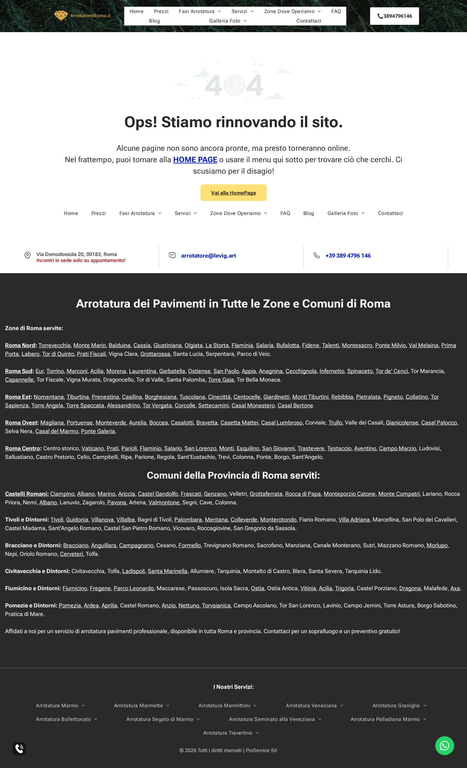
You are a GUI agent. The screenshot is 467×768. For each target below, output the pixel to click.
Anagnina (271, 371)
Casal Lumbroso (281, 422)
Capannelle (19, 379)
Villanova (102, 519)
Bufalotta (287, 345)
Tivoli (57, 519)
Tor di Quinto (58, 353)
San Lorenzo (200, 448)
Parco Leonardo (134, 588)
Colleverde (244, 519)
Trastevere (311, 448)
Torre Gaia (221, 379)
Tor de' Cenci (392, 371)
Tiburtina (78, 396)
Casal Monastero (253, 405)
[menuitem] (137, 11)
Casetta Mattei (239, 422)
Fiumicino (75, 588)
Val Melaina (423, 345)
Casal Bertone (295, 405)
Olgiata (194, 345)
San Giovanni (278, 448)
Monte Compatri (399, 493)
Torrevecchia (54, 345)
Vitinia (308, 588)
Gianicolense (402, 422)
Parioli (129, 448)
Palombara (188, 519)
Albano (86, 493)
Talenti (330, 345)
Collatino (417, 396)
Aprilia (109, 605)
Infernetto (332, 371)
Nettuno (189, 605)
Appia (249, 371)
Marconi (77, 371)
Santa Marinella (167, 571)
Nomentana (49, 396)
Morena (116, 371)
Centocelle (247, 396)
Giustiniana (167, 345)
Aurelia (137, 422)
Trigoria (344, 588)
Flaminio (150, 448)
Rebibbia (342, 396)
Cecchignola (301, 371)
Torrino (55, 371)
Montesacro (357, 345)
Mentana (216, 519)
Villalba (126, 519)
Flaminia (242, 345)
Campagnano (136, 545)
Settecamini (213, 405)
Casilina (132, 396)
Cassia (142, 345)
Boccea (158, 422)
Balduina (120, 345)
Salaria (265, 345)
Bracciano (75, 545)
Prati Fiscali (91, 353)
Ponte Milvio (390, 345)
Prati (112, 448)
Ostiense (199, 371)
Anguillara (103, 545)
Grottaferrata (266, 493)
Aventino (365, 448)
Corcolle (185, 405)
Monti (226, 448)
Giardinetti (276, 396)
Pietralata (368, 396)
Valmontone (164, 502)
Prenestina (105, 396)
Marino (106, 493)
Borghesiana (161, 396)
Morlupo (437, 545)
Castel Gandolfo (158, 493)
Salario (173, 448)
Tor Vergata (157, 405)
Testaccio (339, 448)
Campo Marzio (397, 448)
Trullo (335, 422)
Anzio (169, 605)
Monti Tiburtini (310, 396)
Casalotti (182, 422)
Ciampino (62, 493)
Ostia (257, 588)
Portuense (80, 422)
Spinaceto (360, 371)
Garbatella (172, 371)
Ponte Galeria (98, 431)
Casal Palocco (439, 422)
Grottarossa (155, 353)
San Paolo (226, 371)
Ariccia (126, 493)
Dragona (410, 588)
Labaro (30, 353)
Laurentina (142, 371)
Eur (40, 371)
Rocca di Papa (303, 493)
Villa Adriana (354, 519)
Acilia (97, 371)
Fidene (310, 345)
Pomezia (70, 605)
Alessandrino (123, 405)
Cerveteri (71, 553)
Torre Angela (47, 405)
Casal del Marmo (56, 431)
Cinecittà (219, 396)
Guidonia (77, 519)
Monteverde (111, 422)
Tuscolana (192, 396)
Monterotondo (278, 519)
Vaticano (93, 448)
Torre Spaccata (85, 405)
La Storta (217, 345)
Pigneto (393, 396)
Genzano (215, 493)
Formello (190, 545)
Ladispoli (133, 571)
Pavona (116, 502)
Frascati (191, 493)
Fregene (100, 588)
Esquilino (248, 448)
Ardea (91, 605)
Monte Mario (89, 345)
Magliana (52, 422)
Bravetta (207, 422)
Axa (455, 588)
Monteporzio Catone (350, 493)
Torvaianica (216, 605)
